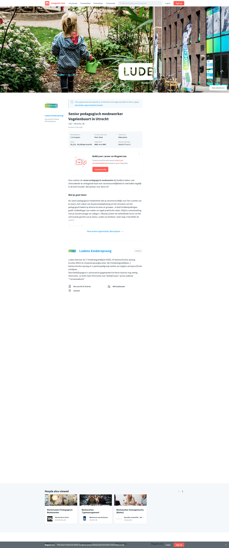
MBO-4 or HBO (100, 144)
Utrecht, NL (79, 123)
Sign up (179, 3)
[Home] (55, 3)
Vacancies (73, 3)
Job (70, 123)
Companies (110, 3)
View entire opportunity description (103, 231)
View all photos (218, 88)
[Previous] (179, 491)
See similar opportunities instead (89, 105)
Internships (98, 3)
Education (122, 137)
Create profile (100, 169)
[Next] (182, 491)
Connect (138, 251)
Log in (167, 3)
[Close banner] (139, 154)
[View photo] (76, 49)
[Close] (226, 545)
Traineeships (85, 3)
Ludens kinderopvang (54, 115)
